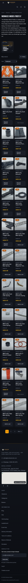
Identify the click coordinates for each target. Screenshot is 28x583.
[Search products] (17, 7)
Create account (5, 570)
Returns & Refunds (6, 540)
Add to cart (20, 244)
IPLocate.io (16, 580)
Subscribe (5, 559)
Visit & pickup (5, 519)
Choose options (6, 92)
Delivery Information (7, 531)
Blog (3, 510)
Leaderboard (5, 523)
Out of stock (20, 122)
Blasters (8, 12)
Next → (20, 431)
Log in (3, 566)
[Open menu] (3, 2)
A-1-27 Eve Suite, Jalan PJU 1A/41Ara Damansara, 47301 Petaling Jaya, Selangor (14, 469)
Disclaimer (4, 544)
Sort (3, 61)
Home (3, 12)
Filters (23, 56)
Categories (4, 498)
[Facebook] (3, 486)
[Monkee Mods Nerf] (11, 2)
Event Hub (4, 527)
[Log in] (21, 7)
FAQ (3, 515)
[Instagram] (7, 486)
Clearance (4, 494)
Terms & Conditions (6, 535)
